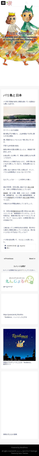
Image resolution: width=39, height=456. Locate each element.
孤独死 (5, 193)
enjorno (22, 246)
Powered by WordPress (19, 447)
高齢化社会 (16, 211)
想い (8, 248)
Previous (9, 258)
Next (31, 258)
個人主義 (31, 187)
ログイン (23, 270)
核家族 (10, 197)
